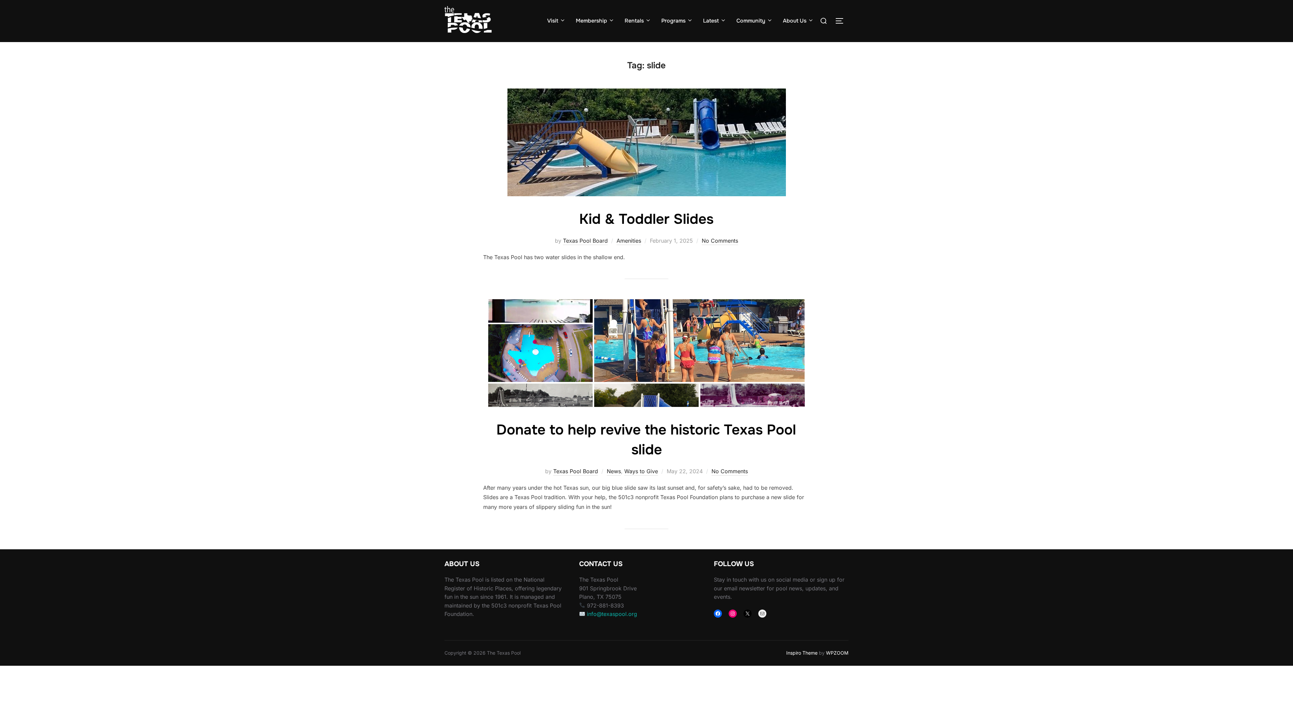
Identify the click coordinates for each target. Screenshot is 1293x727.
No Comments (720, 240)
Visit (552, 20)
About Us (794, 20)
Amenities (629, 240)
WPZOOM (837, 653)
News (614, 471)
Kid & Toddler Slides (646, 219)
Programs (673, 20)
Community (750, 20)
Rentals (634, 20)
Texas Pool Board (585, 240)
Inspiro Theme (802, 653)
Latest (711, 20)
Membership (591, 20)
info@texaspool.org (612, 614)
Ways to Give (641, 471)
